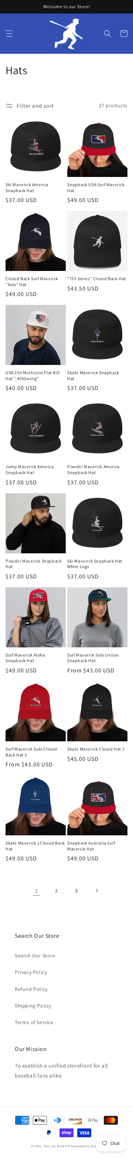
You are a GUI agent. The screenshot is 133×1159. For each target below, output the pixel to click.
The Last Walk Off (56, 1146)
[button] (9, 33)
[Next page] (96, 891)
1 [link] (36, 890)
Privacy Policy (31, 972)
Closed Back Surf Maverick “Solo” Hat (32, 281)
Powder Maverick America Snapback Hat (93, 469)
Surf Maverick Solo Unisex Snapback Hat (93, 658)
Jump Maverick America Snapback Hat (30, 469)
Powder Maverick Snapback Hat (34, 564)
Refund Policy (31, 989)
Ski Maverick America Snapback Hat (27, 187)
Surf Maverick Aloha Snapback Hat (25, 658)
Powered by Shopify (86, 1146)
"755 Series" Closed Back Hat (96, 278)
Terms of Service (34, 1022)
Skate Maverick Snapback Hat (93, 375)
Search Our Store (35, 955)
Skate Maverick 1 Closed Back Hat (35, 846)
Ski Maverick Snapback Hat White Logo (94, 564)
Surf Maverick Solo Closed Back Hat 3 (31, 752)
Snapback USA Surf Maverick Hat (96, 187)
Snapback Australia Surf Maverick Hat (91, 846)
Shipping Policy (33, 1005)
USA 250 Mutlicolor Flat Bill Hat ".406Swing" (33, 375)
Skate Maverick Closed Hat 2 (96, 749)
